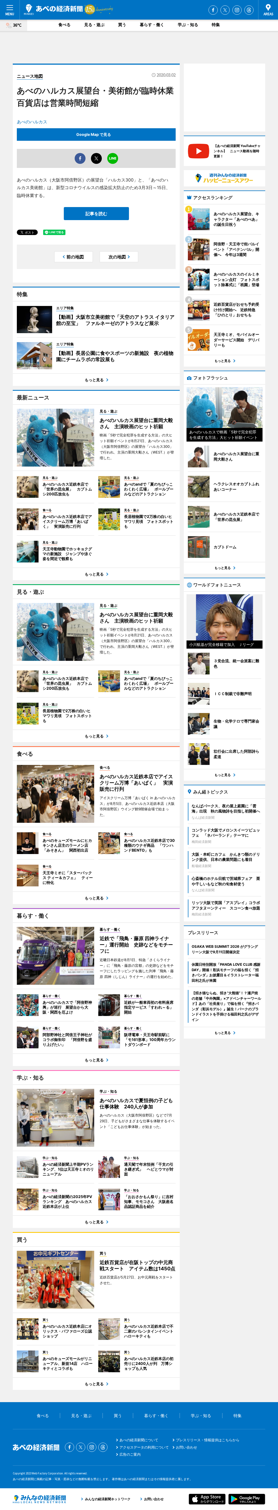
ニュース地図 (30, 76)
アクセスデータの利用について (144, 1447)
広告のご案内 (130, 1454)
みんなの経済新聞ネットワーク (39, 1499)
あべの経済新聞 (53, 9)
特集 (216, 24)
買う (122, 24)
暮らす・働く (152, 24)
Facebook (213, 10)
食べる (64, 24)
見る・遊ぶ (94, 24)
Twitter (225, 10)
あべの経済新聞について (138, 1440)
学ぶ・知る (188, 24)
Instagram (237, 10)
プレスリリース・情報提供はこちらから (207, 1440)
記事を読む (96, 213)
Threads (249, 10)
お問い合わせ (186, 1447)
